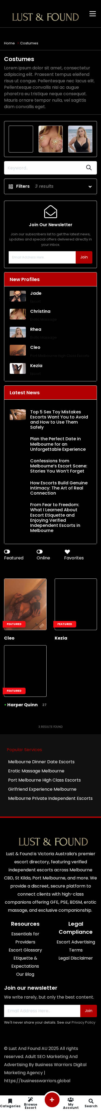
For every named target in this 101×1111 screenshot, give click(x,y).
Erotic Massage (43, 319)
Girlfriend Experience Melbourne (42, 789)
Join (84, 257)
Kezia (36, 366)
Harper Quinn (22, 705)
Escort (35, 301)
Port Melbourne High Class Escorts (59, 355)
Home (9, 43)
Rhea (35, 329)
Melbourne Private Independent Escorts (50, 798)
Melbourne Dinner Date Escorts (41, 762)
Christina (40, 311)
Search (91, 1106)
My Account (71, 1105)
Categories (10, 1106)
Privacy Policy (83, 1022)
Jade (35, 293)
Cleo (35, 347)
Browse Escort (30, 1105)
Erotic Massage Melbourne (36, 771)
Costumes (29, 43)
